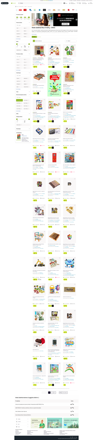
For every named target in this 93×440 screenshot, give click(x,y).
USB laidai (45, 432)
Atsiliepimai (79, 0)
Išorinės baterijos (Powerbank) (49, 433)
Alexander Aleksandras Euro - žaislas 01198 (39, 375)
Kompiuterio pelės (18, 432)
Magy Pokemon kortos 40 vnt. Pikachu (38, 138)
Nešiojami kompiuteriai (47, 431)
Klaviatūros (17, 431)
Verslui (88, 0)
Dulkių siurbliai (29, 434)
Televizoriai (29, 431)
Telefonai (16, 430)
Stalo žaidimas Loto (36, 349)
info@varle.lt (51, 0)
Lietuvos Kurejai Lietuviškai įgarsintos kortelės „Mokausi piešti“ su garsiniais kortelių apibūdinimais (53, 350)
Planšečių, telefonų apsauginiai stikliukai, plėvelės (67, 430)
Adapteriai (28, 433)
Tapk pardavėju (84, 0)
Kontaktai (75, 0)
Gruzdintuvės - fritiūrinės (63, 433)
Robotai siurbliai (46, 434)
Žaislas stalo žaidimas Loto (67, 296)
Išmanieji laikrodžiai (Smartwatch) (32, 430)
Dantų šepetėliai (62, 434)
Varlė (91, 0)
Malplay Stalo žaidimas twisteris (68, 138)
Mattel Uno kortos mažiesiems (67, 112)
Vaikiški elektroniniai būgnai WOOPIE (38, 217)
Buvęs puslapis (44, 392)
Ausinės (61, 432)
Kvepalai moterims (30, 432)
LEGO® (45, 430)
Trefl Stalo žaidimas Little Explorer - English (39, 113)
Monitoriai (17, 434)
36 (60, 392)
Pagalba (71, 0)
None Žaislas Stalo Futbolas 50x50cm (38, 85)
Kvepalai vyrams (62, 431)
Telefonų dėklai (17, 433)
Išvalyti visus (39, 36)
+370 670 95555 (45, 0)
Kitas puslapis (64, 392)
